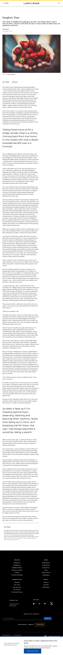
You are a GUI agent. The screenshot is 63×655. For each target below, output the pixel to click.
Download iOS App (17, 592)
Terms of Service (6, 635)
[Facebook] (35, 604)
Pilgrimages (46, 575)
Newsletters (46, 567)
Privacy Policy (17, 635)
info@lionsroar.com (14, 604)
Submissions (46, 587)
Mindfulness (17, 565)
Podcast (17, 572)
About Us (46, 582)
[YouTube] (46, 604)
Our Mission (22, 624)
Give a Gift (17, 585)
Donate (31, 624)
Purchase (17, 582)
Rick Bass (5, 29)
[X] (51, 604)
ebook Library (46, 563)
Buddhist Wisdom (17, 567)
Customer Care (17, 587)
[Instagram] (40, 604)
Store (46, 570)
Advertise (46, 585)
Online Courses (46, 572)
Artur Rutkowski (11, 74)
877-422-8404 (13, 605)
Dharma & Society (17, 570)
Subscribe (39, 624)
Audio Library (46, 565)
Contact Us (14, 600)
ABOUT (46, 579)
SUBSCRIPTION (17, 579)
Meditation (17, 563)
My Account (17, 589)
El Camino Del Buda (17, 575)
